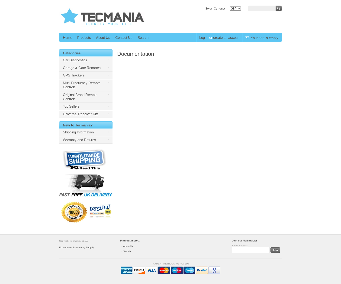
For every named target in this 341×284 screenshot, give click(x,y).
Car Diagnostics (75, 60)
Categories (71, 53)
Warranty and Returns (79, 140)
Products (84, 38)
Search (143, 38)
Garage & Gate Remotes (82, 68)
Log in (203, 38)
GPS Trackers (74, 75)
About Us (103, 38)
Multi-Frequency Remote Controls (81, 85)
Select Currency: (215, 8)
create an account (226, 38)
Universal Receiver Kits (81, 114)
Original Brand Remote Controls (80, 97)
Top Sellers (71, 106)
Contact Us (123, 38)
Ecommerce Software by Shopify (76, 247)
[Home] (102, 26)
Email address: (240, 245)
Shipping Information (78, 132)
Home (67, 38)
